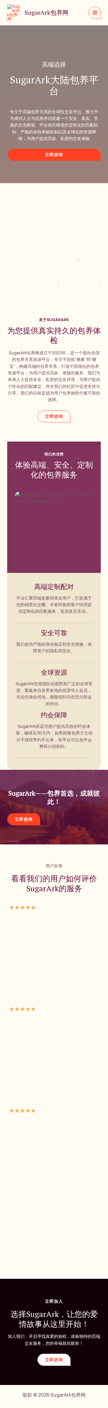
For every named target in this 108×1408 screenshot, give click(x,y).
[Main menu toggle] (94, 13)
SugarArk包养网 (46, 12)
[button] (54, 155)
